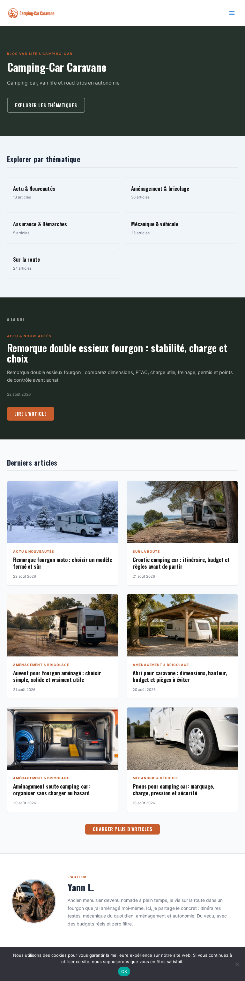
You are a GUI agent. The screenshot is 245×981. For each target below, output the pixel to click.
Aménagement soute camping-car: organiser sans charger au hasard (51, 789)
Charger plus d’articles (122, 829)
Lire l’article (30, 413)
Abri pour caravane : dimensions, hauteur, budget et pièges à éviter (180, 676)
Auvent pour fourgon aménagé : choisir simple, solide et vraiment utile (57, 676)
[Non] (237, 964)
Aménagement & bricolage (41, 665)
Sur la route (146, 551)
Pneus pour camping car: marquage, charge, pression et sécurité (173, 789)
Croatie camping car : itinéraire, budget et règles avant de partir (181, 563)
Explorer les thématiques (46, 105)
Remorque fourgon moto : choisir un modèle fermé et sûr (62, 563)
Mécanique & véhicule (156, 778)
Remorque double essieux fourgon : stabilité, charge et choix (117, 353)
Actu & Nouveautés (29, 336)
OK (124, 971)
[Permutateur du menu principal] (232, 13)
